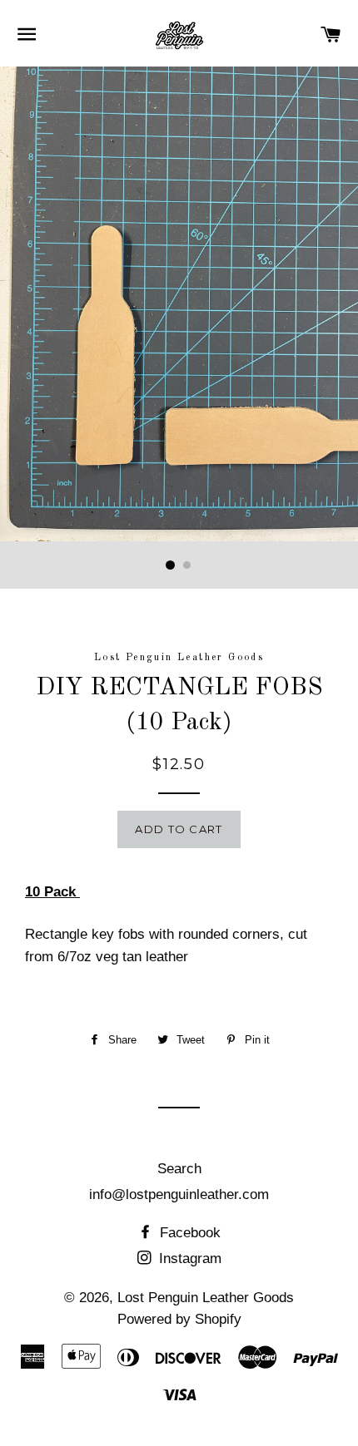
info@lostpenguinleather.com (179, 1194)
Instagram (188, 1258)
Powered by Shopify (179, 1319)
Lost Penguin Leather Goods (205, 1297)
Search (179, 1169)
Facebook (188, 1233)
